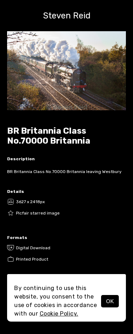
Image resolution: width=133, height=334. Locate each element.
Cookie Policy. (59, 313)
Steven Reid (66, 16)
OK (110, 301)
